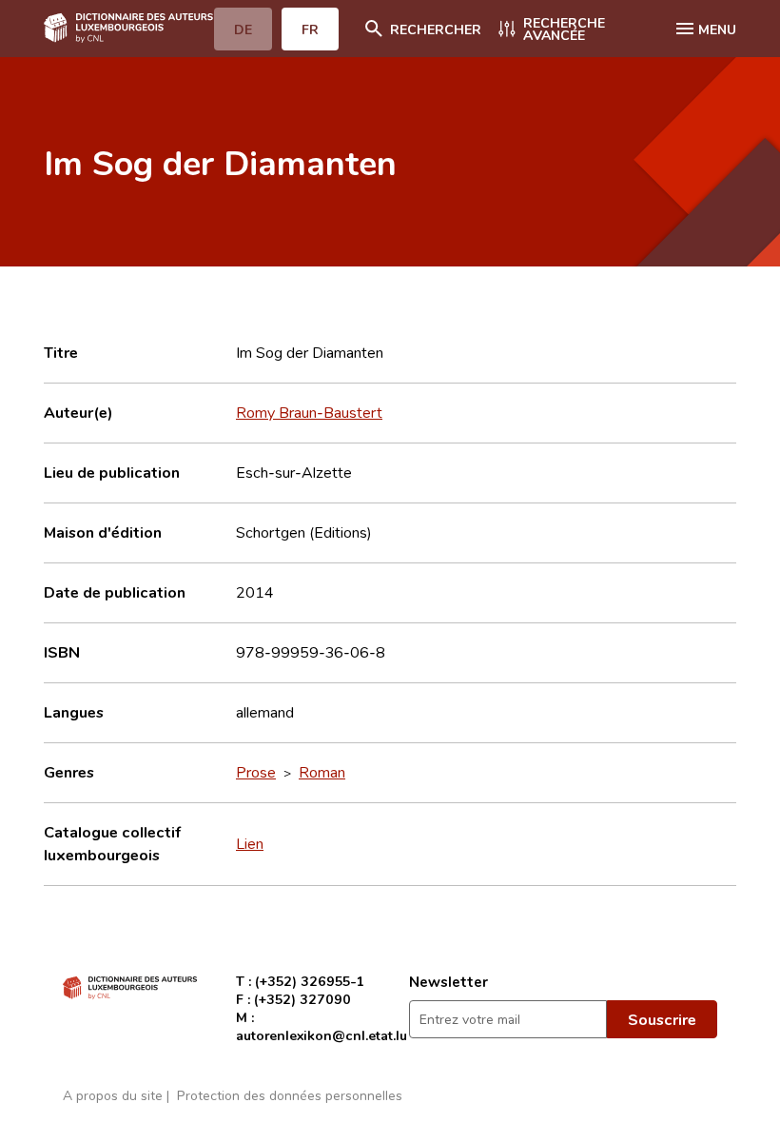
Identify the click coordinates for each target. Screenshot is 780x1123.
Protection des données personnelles (289, 1095)
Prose (256, 771)
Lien (249, 843)
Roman (322, 771)
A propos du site (113, 1095)
